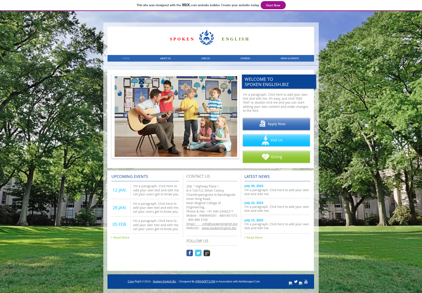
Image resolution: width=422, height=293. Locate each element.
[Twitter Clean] (296, 282)
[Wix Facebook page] (189, 253)
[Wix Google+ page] (207, 253)
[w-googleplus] (301, 284)
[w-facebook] (291, 284)
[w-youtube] (306, 282)
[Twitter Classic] (198, 253)
